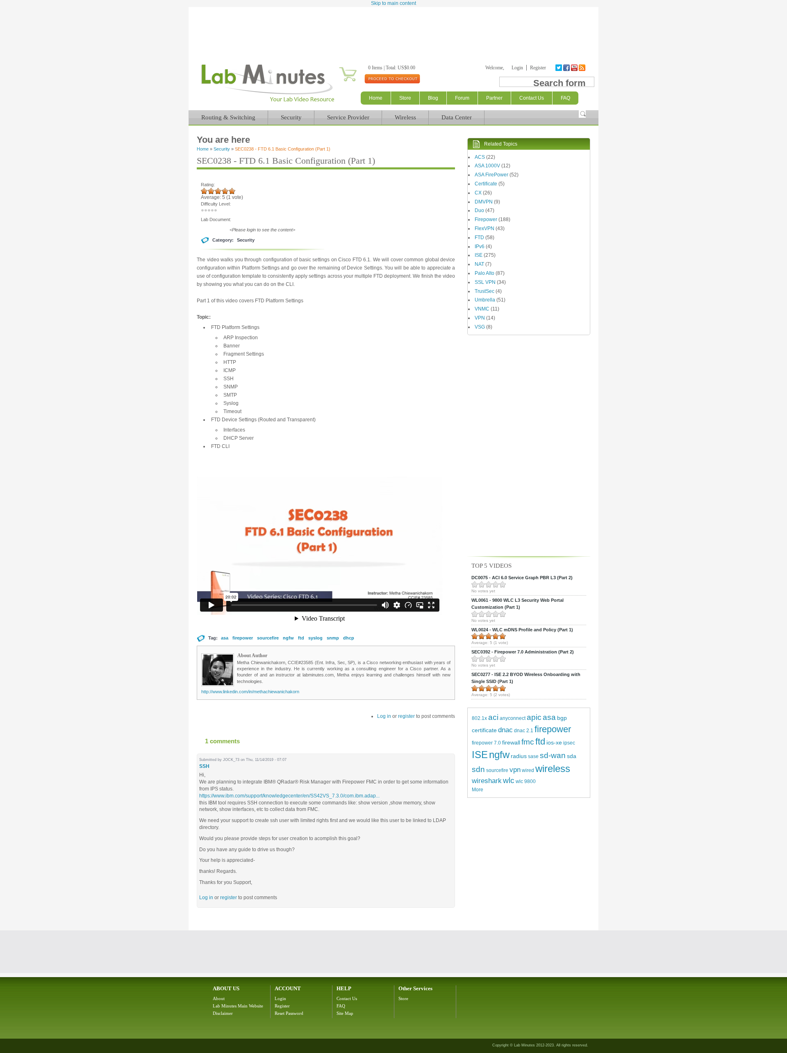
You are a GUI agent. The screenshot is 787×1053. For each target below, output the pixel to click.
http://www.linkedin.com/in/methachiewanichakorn (250, 691)
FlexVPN (484, 228)
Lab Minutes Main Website (238, 1005)
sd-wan (553, 755)
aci (493, 717)
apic (534, 717)
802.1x (479, 718)
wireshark (487, 781)
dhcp (348, 637)
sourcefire (268, 637)
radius (519, 756)
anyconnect (512, 718)
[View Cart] (338, 68)
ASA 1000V (487, 166)
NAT (479, 264)
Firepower (486, 219)
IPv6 (479, 246)
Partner (494, 98)
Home (375, 98)
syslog (315, 637)
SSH (204, 766)
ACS (480, 157)
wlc (508, 780)
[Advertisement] (393, 29)
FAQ (341, 1005)
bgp (562, 718)
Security (291, 117)
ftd (301, 637)
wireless (552, 768)
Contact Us (347, 998)
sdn (478, 769)
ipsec (569, 743)
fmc (527, 742)
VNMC (482, 309)
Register (538, 68)
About (219, 998)
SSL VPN (485, 282)
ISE (478, 255)
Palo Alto (484, 273)
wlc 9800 (526, 781)
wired (528, 770)
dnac (505, 730)
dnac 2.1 (523, 730)
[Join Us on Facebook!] (567, 67)
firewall (511, 742)
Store (405, 98)
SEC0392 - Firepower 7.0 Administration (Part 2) (522, 651)
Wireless (405, 117)
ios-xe (554, 742)
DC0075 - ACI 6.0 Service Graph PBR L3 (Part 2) (522, 577)
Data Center (456, 117)
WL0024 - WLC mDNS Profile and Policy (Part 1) (522, 629)
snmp (333, 637)
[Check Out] (392, 78)
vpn (515, 770)
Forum (462, 98)
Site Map (345, 1013)
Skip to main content (393, 3)
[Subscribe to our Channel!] (575, 67)
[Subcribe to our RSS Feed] (583, 67)
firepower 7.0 (486, 743)
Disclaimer (223, 1013)
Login (517, 68)
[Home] (267, 102)
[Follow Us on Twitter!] (559, 67)
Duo (479, 210)
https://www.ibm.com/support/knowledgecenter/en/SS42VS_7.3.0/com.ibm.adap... (289, 796)
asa (224, 637)
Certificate (486, 184)
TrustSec (484, 291)
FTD (479, 237)
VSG (480, 327)
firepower (242, 637)
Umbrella (485, 300)
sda (571, 756)
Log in (384, 716)
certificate (484, 730)
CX (478, 193)
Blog (433, 98)
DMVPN (484, 202)
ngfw (288, 637)
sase (533, 756)
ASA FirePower (491, 175)
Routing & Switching (228, 117)
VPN (480, 318)
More (477, 790)
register (406, 716)
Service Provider (348, 117)
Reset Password (289, 1013)
